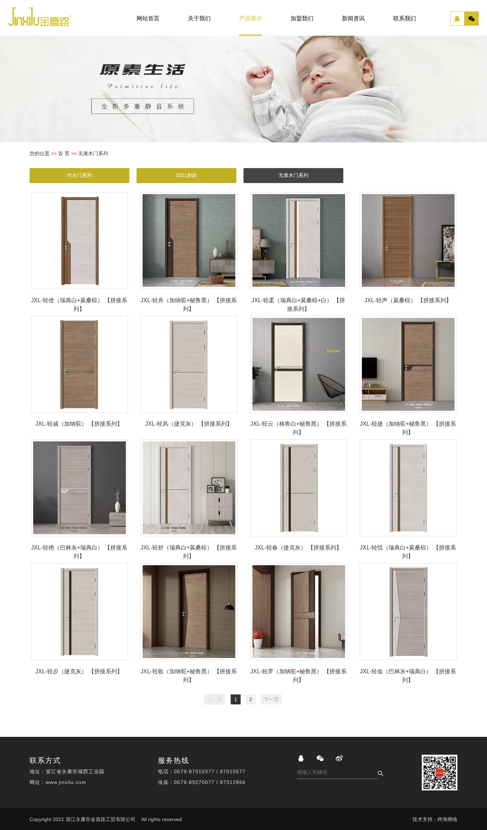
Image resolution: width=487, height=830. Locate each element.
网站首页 (148, 18)
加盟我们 (302, 18)
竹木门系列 (79, 175)
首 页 (64, 153)
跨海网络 (447, 819)
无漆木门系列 (293, 175)
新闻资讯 (353, 18)
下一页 (271, 699)
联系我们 (404, 18)
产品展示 (250, 18)
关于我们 (199, 18)
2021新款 (186, 175)
